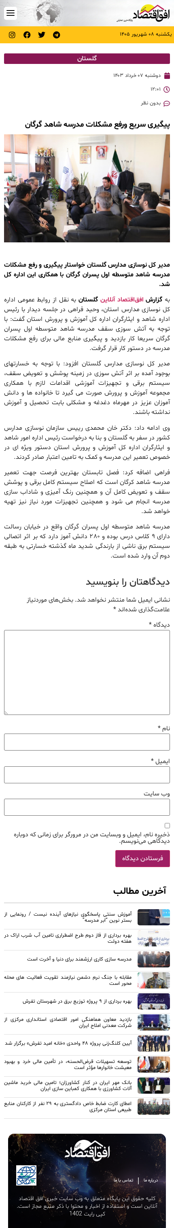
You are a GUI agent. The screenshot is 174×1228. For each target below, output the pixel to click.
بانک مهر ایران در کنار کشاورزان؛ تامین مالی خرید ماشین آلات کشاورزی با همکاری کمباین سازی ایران (68, 1085)
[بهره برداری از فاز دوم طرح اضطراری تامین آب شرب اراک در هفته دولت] (154, 939)
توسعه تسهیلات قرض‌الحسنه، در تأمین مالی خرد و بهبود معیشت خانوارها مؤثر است (68, 1064)
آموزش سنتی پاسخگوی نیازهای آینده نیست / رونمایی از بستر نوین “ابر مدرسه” (68, 917)
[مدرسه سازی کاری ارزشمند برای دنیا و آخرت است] (154, 960)
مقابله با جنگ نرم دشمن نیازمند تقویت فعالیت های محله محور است (68, 980)
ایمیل (160, 761)
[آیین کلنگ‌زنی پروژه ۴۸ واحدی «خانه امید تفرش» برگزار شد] (154, 1044)
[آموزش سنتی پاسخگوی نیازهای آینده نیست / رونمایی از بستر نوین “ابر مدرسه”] (154, 918)
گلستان (87, 58)
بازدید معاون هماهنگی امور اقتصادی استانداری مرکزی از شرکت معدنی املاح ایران (68, 1022)
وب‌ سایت (157, 794)
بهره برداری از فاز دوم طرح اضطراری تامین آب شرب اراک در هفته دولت (68, 938)
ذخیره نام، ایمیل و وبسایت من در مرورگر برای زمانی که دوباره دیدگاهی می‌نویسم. (92, 837)
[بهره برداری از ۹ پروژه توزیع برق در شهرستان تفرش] (154, 1002)
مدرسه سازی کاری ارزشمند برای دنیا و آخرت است (79, 959)
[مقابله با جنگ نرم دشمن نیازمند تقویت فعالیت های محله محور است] (154, 981)
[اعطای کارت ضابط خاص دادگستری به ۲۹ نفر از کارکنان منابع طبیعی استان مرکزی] (154, 1108)
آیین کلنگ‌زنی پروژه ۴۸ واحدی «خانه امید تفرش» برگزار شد (68, 1043)
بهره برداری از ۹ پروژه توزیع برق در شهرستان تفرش (77, 1001)
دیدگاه (159, 625)
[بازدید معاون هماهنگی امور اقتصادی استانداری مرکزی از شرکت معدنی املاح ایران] (154, 1023)
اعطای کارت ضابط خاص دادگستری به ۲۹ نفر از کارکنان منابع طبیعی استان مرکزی (68, 1106)
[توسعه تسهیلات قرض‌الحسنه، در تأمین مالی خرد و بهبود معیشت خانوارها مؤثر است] (154, 1065)
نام (164, 728)
